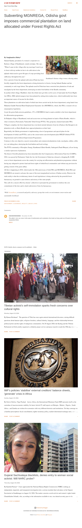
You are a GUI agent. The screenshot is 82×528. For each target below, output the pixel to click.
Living (35, 203)
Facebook (43, 514)
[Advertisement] (41, 42)
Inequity (25, 203)
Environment (8, 203)
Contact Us (43, 10)
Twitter (38, 514)
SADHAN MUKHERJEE (15, 216)
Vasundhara (12, 192)
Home (5, 10)
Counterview (12, 2)
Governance (17, 203)
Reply (11, 222)
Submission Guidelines (29, 10)
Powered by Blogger (42, 507)
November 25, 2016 (27, 216)
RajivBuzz (65, 10)
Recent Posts (54, 10)
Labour (30, 203)
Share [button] (74, 201)
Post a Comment (14, 331)
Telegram (49, 514)
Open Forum (15, 10)
